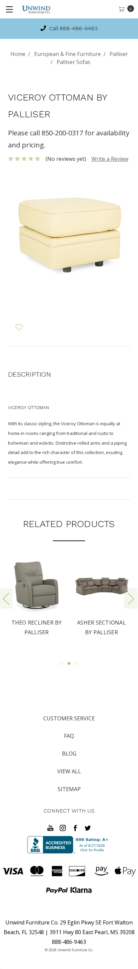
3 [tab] (76, 663)
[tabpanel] (36, 598)
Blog (69, 753)
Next (130, 598)
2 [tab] (69, 663)
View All (69, 771)
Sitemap (69, 789)
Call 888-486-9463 (72, 28)
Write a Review (109, 159)
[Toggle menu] (9, 9)
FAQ (69, 735)
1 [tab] (61, 663)
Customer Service (69, 718)
